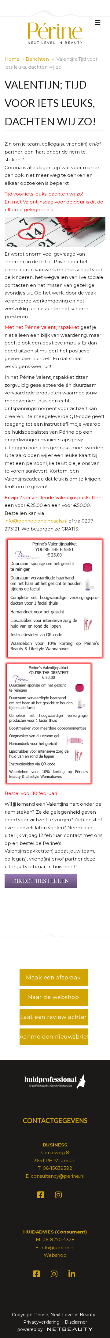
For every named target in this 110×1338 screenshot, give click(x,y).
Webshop (55, 1255)
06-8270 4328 (58, 1239)
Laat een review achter (53, 1017)
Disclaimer (76, 1322)
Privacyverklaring (41, 1322)
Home (12, 59)
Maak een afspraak (53, 977)
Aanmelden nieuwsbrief (54, 1036)
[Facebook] (41, 1196)
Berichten (37, 59)
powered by (30, 1329)
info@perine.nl (58, 1247)
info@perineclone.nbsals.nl (36, 521)
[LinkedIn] (72, 1275)
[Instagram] (59, 1196)
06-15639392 (57, 1168)
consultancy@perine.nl (57, 1176)
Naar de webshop (53, 997)
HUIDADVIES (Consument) (55, 1232)
